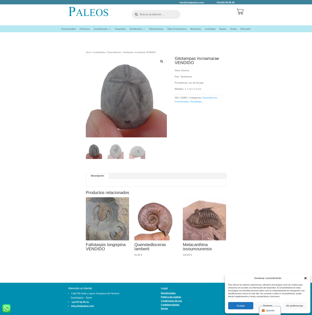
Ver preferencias (294, 305)
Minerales (245, 29)
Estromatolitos (68, 29)
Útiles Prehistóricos (177, 29)
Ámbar (233, 29)
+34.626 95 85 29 (80, 302)
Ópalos (223, 29)
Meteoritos (195, 29)
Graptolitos (120, 29)
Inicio (88, 52)
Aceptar (241, 305)
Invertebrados (101, 29)
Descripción (97, 175)
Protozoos (85, 29)
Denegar (267, 305)
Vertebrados (136, 29)
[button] (305, 278)
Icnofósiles (210, 29)
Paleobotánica (156, 29)
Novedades (196, 101)
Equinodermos (114, 52)
